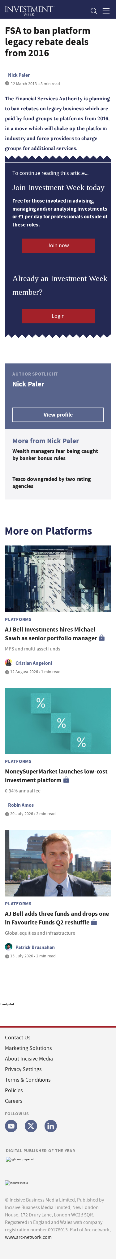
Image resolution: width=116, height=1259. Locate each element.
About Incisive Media (29, 1058)
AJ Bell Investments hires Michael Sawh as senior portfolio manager (51, 633)
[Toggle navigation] (104, 11)
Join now (58, 245)
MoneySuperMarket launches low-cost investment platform (56, 775)
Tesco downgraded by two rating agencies (51, 482)
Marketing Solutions (28, 1048)
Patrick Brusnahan (35, 947)
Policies (14, 1090)
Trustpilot (7, 1004)
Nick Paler (19, 75)
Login (58, 316)
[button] (93, 11)
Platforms (18, 619)
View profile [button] (58, 414)
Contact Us (18, 1037)
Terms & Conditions (28, 1079)
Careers (14, 1101)
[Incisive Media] (16, 1182)
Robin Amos (21, 805)
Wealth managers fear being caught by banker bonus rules (55, 454)
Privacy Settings (23, 1069)
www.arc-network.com (28, 1237)
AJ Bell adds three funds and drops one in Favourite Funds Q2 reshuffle (57, 918)
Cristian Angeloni (33, 663)
